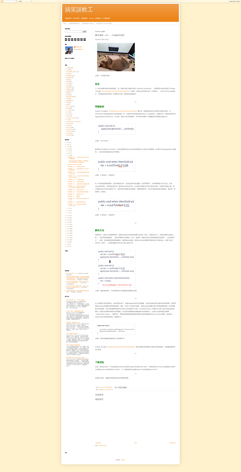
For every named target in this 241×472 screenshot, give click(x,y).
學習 (67, 102)
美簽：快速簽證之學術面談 (73, 345)
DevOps (68, 114)
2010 (68, 239)
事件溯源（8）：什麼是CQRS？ (76, 194)
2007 (68, 246)
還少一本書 (69, 106)
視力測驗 (68, 83)
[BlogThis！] (120, 387)
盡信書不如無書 (70, 96)
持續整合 (68, 77)
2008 (68, 244)
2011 (68, 237)
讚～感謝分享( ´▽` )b (71, 273)
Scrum (68, 133)
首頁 (64, 23)
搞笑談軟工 (79, 9)
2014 (68, 231)
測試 (67, 94)
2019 (68, 220)
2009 (68, 242)
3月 (69, 210)
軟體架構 (101, 389)
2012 (68, 235)
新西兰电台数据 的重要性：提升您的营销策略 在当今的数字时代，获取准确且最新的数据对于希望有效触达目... (77, 278)
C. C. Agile (69, 110)
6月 (69, 208)
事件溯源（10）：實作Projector (76, 189)
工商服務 (68, 68)
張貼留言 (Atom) (103, 445)
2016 (68, 226)
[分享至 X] (122, 387)
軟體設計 (68, 89)
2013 (68, 233)
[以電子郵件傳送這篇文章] (119, 387)
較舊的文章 (173, 443)
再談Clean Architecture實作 (75, 164)
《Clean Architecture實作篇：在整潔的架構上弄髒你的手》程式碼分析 (78, 161)
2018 (68, 222)
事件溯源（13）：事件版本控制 (76, 181)
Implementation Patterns (72, 121)
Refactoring (69, 131)
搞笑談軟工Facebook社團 (103, 23)
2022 (68, 149)
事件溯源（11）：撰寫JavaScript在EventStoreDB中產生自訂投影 (77, 186)
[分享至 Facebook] (124, 387)
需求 (67, 98)
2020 (68, 217)
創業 (67, 93)
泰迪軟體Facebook (87, 23)
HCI (67, 119)
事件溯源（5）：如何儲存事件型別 (76, 202)
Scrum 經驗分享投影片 (72, 333)
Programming (110, 389)
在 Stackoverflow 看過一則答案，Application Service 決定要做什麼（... (77, 282)
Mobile (68, 125)
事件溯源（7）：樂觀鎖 (74, 196)
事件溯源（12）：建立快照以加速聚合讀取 (78, 184)
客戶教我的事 (69, 75)
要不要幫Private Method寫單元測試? (75, 357)
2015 (68, 228)
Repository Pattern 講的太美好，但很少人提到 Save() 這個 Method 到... (77, 286)
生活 (67, 70)
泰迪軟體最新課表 (74, 23)
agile (67, 108)
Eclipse (68, 116)
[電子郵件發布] (115, 387)
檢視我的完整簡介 (78, 49)
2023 (68, 146)
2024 (68, 144)
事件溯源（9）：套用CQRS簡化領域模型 (78, 191)
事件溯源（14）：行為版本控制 (76, 179)
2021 (68, 215)
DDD (105, 389)
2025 (68, 142)
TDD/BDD (68, 135)
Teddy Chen (79, 47)
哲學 (67, 79)
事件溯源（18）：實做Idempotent (76, 166)
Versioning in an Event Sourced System (115, 91)
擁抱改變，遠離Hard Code (73, 322)
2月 (69, 212)
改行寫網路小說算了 (71, 71)
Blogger (123, 459)
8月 (69, 153)
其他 (67, 73)
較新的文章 (98, 443)
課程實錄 (68, 100)
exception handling (71, 118)
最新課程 (68, 91)
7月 (69, 155)
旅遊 (67, 81)
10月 (69, 151)
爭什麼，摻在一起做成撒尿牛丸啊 (74, 311)
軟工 (67, 85)
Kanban (68, 123)
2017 (68, 224)
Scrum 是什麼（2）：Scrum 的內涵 (75, 299)
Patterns (68, 127)
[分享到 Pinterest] (126, 387)
